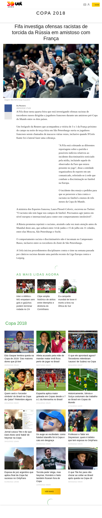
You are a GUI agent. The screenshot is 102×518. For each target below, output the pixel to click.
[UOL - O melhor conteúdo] (14, 4)
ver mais (49, 491)
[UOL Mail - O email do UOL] (84, 4)
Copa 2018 (51, 13)
